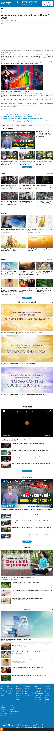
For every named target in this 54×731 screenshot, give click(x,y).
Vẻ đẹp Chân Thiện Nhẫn (5, 579)
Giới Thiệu (8, 4)
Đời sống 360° (48, 688)
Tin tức (11, 713)
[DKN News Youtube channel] (45, 5)
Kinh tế (2, 205)
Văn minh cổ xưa (28, 695)
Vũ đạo (26, 699)
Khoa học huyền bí (13, 709)
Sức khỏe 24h (2, 717)
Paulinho (30, 125)
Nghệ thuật (18, 699)
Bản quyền (40, 727)
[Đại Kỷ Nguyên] (6, 2)
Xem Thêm (27, 167)
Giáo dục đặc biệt (38, 690)
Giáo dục (37, 686)
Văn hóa (37, 293)
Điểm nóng (3, 188)
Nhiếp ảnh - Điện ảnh (29, 693)
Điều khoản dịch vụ (28, 727)
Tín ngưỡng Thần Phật (5, 232)
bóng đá (8, 125)
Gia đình (46, 690)
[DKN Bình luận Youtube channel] (47, 5)
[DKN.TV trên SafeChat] (43, 2)
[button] (52, 167)
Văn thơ (26, 697)
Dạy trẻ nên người (38, 697)
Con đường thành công (39, 693)
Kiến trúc (27, 692)
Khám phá (47, 695)
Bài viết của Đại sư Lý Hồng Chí (27, 302)
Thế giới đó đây (9, 693)
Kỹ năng (46, 697)
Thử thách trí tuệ (38, 688)
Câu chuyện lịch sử (4, 294)
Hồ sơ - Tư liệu (8, 692)
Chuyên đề (17, 697)
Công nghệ (12, 708)
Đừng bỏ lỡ (27, 609)
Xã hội (1, 692)
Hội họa (26, 690)
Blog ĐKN (47, 699)
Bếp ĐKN (46, 692)
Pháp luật (1, 693)
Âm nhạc (27, 688)
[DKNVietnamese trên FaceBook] (44, 2)
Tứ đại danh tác (18, 695)
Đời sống (13, 653)
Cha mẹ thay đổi (38, 695)
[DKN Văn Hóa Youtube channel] (50, 5)
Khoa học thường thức (14, 711)
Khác (2, 11)
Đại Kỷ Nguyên (42, 724)
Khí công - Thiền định (4, 713)
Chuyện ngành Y (3, 711)
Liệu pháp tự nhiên (3, 715)
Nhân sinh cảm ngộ (19, 690)
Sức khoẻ (47, 703)
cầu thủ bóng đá (24, 125)
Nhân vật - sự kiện (4, 440)
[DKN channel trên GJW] (49, 2)
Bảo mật (35, 727)
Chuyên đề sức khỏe (3, 709)
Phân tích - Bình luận (10, 690)
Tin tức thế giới (9, 688)
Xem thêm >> (50, 173)
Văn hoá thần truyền (22, 277)
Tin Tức (2, 511)
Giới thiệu (17, 727)
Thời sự (1, 686)
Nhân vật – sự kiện (27, 407)
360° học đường (38, 699)
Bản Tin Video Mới (28, 477)
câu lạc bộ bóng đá (15, 125)
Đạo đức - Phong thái (23, 205)
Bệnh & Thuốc (2, 708)
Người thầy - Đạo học (38, 692)
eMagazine (27, 548)
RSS (22, 727)
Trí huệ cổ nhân (30, 232)
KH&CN (11, 706)
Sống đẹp (47, 693)
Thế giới (2, 274)
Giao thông (2, 695)
